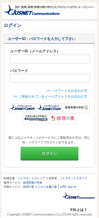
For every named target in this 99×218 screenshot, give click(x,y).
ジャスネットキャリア (31, 178)
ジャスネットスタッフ (73, 178)
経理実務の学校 (32, 182)
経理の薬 (28, 186)
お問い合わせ (68, 186)
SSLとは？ (78, 210)
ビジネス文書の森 (46, 186)
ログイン (49, 153)
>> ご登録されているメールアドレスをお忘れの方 (50, 96)
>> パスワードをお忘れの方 (66, 90)
